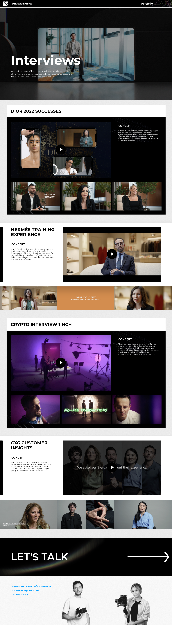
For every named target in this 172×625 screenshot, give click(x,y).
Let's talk (39, 557)
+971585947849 (20, 595)
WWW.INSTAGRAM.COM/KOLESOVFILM (31, 586)
